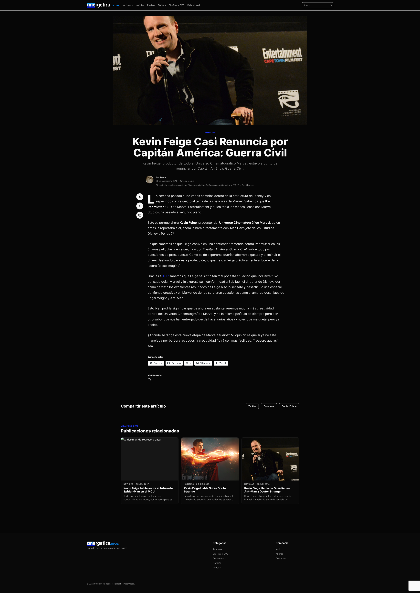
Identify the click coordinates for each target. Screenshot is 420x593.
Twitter (252, 406)
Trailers (162, 5)
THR (165, 276)
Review (151, 5)
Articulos (128, 5)
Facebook (268, 406)
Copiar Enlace (289, 406)
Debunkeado (194, 5)
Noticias (140, 5)
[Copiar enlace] (139, 215)
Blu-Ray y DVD (176, 5)
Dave (163, 177)
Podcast (217, 567)
